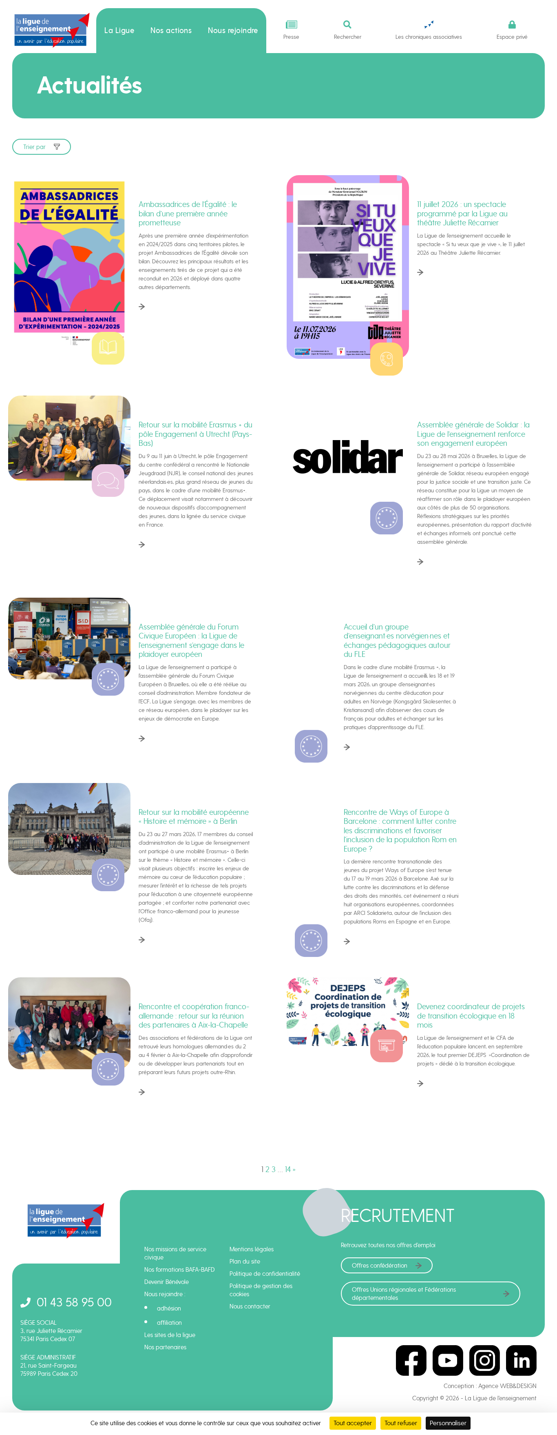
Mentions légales (252, 1249)
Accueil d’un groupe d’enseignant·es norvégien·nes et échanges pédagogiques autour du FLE (397, 640)
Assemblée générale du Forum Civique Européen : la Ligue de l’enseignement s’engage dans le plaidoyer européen (191, 640)
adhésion (169, 1308)
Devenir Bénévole (166, 1282)
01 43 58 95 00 (74, 1302)
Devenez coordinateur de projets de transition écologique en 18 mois (471, 1015)
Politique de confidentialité (265, 1273)
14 (288, 1169)
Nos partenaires (165, 1347)
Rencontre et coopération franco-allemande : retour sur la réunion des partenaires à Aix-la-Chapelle (194, 1015)
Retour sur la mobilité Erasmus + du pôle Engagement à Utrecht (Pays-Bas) (195, 433)
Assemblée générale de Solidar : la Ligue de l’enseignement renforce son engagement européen (473, 433)
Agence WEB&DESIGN (507, 1386)
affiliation (169, 1322)
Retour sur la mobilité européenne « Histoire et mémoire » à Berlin (194, 817)
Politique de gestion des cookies (261, 1290)
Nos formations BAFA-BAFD (179, 1269)
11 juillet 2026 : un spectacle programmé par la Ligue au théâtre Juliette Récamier (462, 213)
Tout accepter (353, 1423)
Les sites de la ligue (169, 1335)
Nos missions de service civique (175, 1253)
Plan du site (245, 1261)
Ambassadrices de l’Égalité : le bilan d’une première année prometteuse (188, 213)
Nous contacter (250, 1306)
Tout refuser (401, 1423)
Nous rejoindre (233, 30)
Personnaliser (448, 1423)
